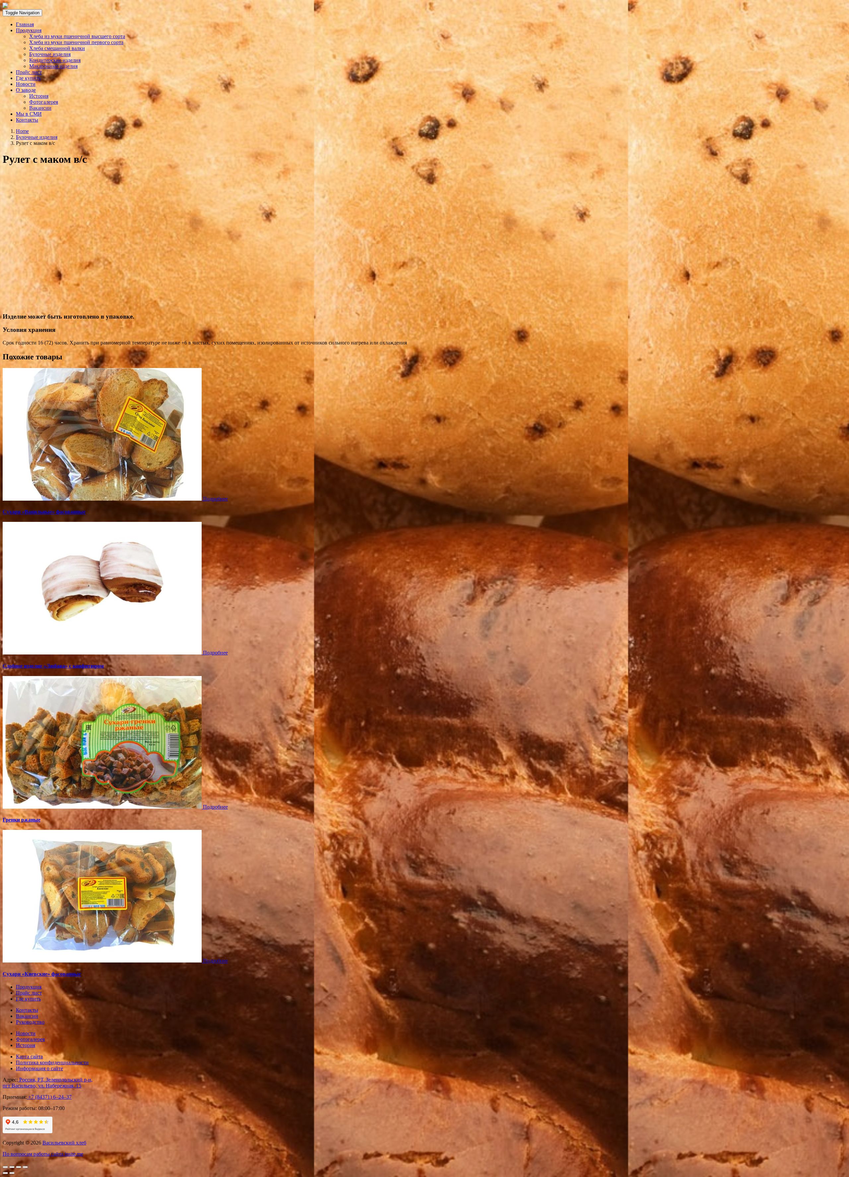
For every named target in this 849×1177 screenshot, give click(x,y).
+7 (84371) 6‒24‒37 (49, 1097)
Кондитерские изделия (55, 60)
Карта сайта (29, 1056)
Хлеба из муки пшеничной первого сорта (76, 42)
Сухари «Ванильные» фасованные (44, 512)
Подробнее (215, 499)
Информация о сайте (39, 1068)
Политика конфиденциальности (52, 1062)
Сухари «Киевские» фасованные (42, 974)
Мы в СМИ (29, 114)
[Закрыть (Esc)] (5, 1167)
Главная (25, 24)
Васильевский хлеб (64, 1143)
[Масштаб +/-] (25, 1167)
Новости (25, 84)
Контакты (27, 120)
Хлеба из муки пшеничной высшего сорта (77, 36)
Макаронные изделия (53, 66)
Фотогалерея (43, 102)
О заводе (26, 90)
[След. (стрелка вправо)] (12, 1173)
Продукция (28, 30)
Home (22, 131)
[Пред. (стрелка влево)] (5, 1173)
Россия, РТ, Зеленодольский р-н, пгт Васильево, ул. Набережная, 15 (48, 1082)
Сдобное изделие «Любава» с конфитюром (53, 666)
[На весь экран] (18, 1167)
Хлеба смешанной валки (57, 48)
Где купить (28, 78)
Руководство (30, 1022)
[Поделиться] (12, 1167)
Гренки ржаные (21, 820)
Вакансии (40, 108)
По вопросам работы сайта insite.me (43, 1154)
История (38, 96)
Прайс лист (29, 72)
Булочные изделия (50, 54)
